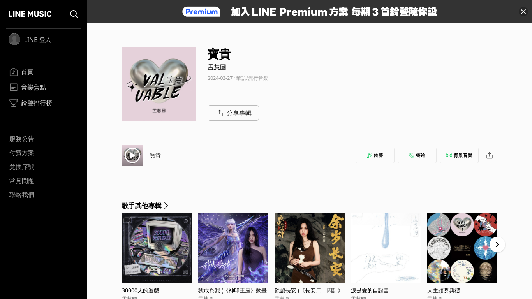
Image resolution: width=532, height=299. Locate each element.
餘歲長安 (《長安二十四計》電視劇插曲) (312, 290)
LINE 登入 (37, 39)
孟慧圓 (217, 67)
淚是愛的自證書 (370, 290)
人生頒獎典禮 (443, 290)
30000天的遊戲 (140, 290)
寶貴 (155, 155)
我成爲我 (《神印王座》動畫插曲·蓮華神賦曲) (235, 290)
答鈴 (420, 155)
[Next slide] (497, 244)
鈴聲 (378, 155)
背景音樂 (463, 155)
